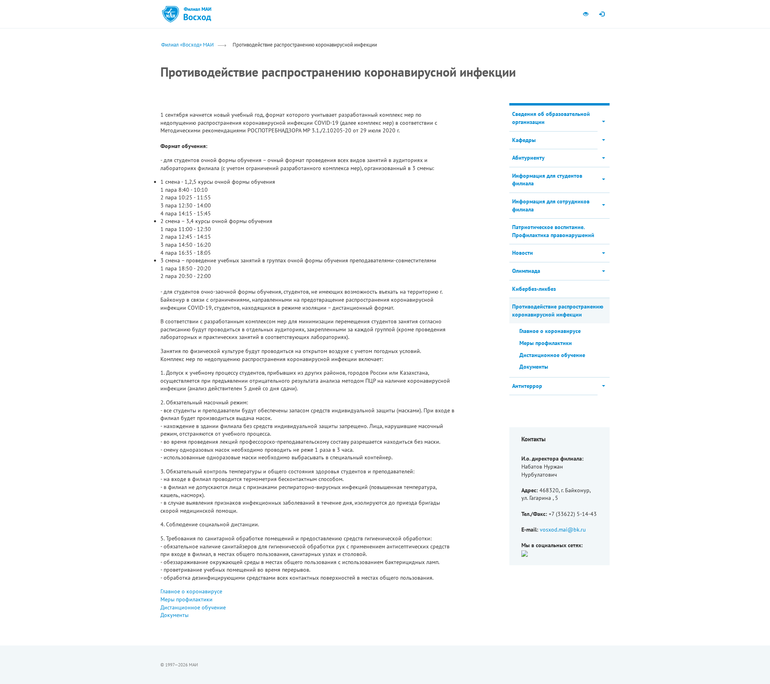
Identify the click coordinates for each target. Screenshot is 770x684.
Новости (522, 252)
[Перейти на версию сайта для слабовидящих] (586, 14)
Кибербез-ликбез (534, 288)
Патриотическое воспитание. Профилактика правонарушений (553, 231)
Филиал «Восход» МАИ (187, 44)
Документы (174, 615)
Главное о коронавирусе (191, 591)
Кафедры (524, 140)
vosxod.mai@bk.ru (563, 529)
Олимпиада (526, 270)
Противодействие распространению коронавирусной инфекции (557, 310)
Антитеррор (527, 386)
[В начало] (197, 14)
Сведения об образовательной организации (551, 118)
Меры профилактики (186, 599)
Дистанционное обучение (193, 607)
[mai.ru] (170, 14)
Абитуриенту (528, 157)
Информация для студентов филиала (547, 179)
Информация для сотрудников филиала (551, 205)
